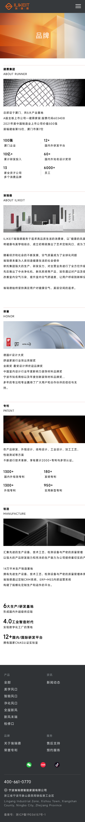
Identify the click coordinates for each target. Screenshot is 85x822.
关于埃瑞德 (12, 743)
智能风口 (11, 696)
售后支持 (53, 743)
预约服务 (53, 750)
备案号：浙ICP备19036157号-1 (25, 814)
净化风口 (11, 703)
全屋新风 (11, 710)
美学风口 (11, 689)
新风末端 (11, 717)
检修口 (9, 723)
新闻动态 (53, 682)
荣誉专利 (11, 750)
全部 (7, 682)
